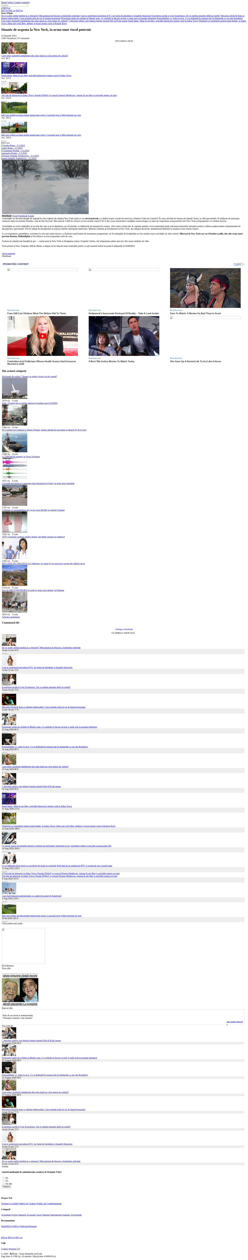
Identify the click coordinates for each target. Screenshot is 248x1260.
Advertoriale (76, 1215)
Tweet (15, 216)
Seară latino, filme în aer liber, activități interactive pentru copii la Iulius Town (163, 21)
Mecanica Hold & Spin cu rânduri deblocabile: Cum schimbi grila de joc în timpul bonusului (43, 707)
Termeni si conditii (9, 1203)
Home (4, 2)
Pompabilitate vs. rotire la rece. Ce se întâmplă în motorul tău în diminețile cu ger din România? (200, 18)
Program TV (14, 1249)
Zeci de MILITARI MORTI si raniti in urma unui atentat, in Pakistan (33, 590)
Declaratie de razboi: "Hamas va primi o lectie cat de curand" (29, 376)
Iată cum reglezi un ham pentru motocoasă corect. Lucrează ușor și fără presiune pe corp (41, 115)
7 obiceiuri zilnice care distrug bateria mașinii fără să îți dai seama (97, 21)
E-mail (31, 216)
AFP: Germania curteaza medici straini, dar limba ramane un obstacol (33, 537)
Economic (31, 1215)
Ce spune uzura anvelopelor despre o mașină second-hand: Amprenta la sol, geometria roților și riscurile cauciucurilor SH (56, 846)
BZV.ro (19, 10)
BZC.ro (12, 10)
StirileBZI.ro (7, 1226)
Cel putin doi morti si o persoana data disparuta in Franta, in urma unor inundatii (38, 483)
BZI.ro (16, 1226)
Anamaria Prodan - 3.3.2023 (14, 153)
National (46, 1215)
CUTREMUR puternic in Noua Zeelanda (21, 456)
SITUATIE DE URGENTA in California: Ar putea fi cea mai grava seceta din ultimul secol (43, 563)
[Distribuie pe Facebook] (2, 61)
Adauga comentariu (11, 617)
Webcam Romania (28, 1226)
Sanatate (66, 1215)
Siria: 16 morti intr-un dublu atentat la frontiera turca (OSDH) (30, 403)
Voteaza (6, 1186)
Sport (39, 1215)
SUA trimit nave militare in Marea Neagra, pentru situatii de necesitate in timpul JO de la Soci (44, 430)
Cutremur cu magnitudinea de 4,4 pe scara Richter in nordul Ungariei (33, 510)
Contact (17, 2)
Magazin (22, 1215)
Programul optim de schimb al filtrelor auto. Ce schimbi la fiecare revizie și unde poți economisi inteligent (108, 18)
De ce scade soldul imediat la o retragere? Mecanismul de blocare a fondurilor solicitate (40, 16)
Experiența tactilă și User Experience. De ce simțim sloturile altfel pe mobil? (186, 16)
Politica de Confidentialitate (49, 1203)
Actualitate (6, 1215)
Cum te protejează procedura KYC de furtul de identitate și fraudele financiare (115, 16)
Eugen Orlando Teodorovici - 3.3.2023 (18, 158)
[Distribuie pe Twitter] (5, 61)
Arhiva (10, 2)
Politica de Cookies (27, 1203)
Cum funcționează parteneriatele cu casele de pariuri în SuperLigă (31, 896)
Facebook (22, 216)
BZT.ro (4, 10)
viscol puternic (8, 253)
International (56, 1215)
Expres (14, 1215)
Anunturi (26, 2)
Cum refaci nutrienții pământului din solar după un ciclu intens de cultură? (34, 21)
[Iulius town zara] (23, 963)
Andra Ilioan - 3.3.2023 (12, 148)
